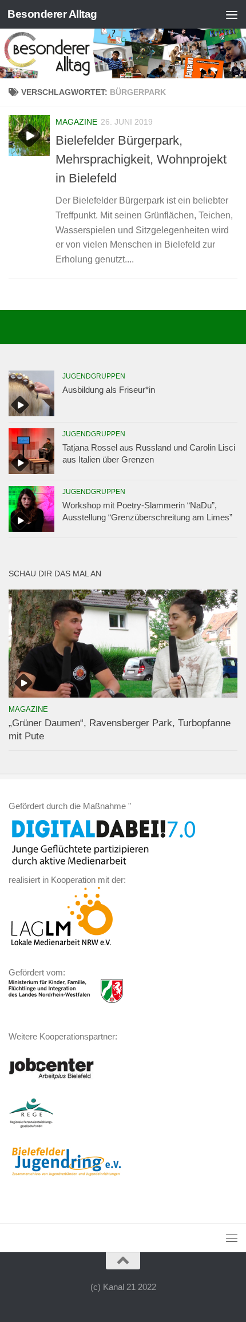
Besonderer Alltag (52, 14)
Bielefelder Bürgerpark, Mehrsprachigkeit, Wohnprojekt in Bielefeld (141, 159)
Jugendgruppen (93, 376)
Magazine (76, 121)
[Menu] (231, 14)
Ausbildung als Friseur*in (108, 390)
